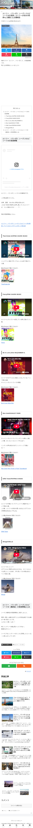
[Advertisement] (16, 88)
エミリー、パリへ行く (19, 644)
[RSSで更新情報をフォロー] (24, 666)
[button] (29, 407)
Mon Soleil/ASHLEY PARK (12, 123)
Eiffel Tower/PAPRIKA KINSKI (13, 125)
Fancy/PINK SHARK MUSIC (13, 118)
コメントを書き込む (16, 805)
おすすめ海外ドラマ (7, 644)
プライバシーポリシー (16, 820)
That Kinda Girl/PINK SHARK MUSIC (15, 116)
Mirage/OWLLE (10, 127)
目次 (14, 108)
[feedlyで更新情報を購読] (9, 666)
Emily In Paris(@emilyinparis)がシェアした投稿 (16, 187)
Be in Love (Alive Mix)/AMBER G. (14, 120)
